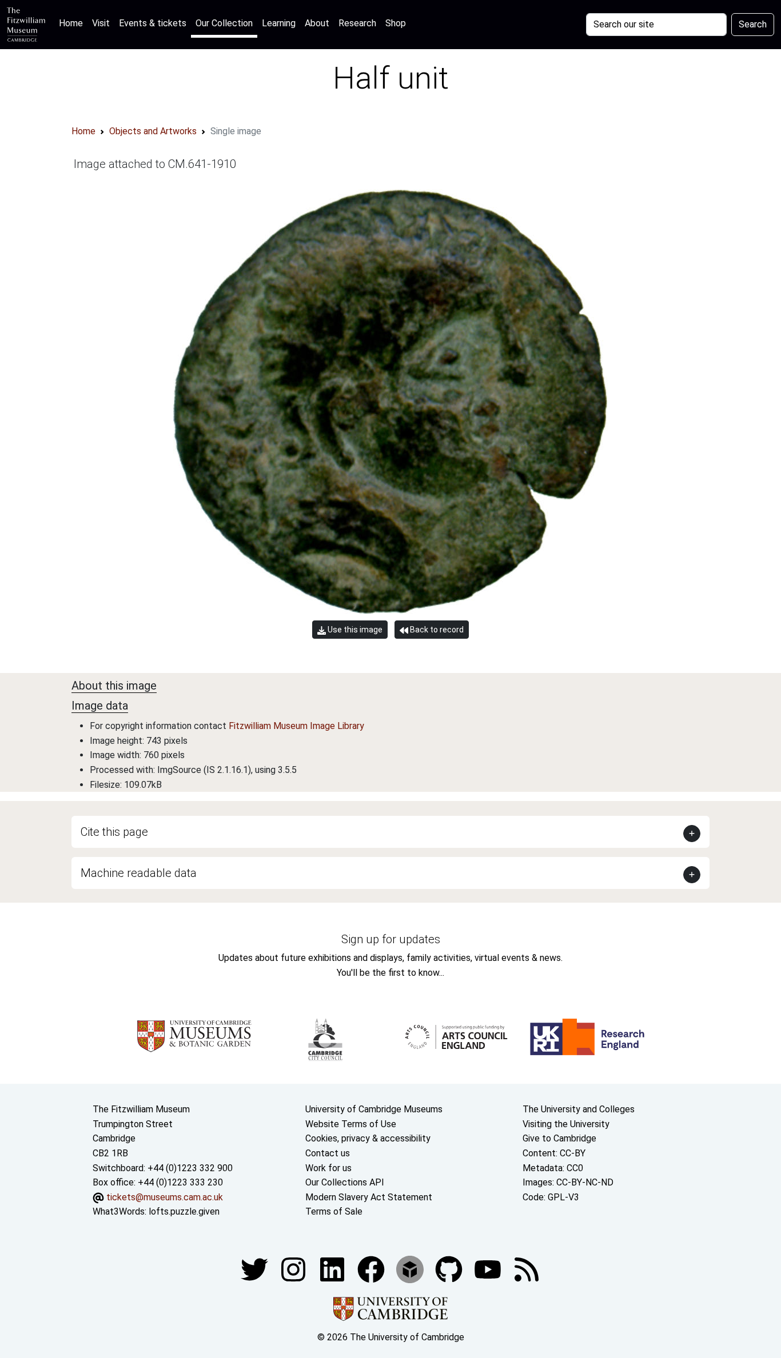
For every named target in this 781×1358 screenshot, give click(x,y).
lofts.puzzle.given (184, 1211)
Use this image (354, 629)
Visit (101, 23)
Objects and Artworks (153, 131)
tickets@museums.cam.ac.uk (164, 1197)
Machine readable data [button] (139, 873)
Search (753, 24)
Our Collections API (344, 1182)
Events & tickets (152, 23)
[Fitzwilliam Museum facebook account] (333, 1268)
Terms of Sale (333, 1211)
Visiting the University (566, 1124)
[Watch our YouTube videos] (488, 1268)
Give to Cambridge (559, 1138)
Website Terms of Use (350, 1124)
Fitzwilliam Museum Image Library (296, 725)
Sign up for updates (390, 939)
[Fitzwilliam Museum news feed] (526, 1268)
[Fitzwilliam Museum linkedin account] (372, 1268)
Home (73, 23)
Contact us (327, 1153)
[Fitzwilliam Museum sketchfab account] (411, 1268)
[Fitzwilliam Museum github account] (450, 1268)
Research (357, 23)
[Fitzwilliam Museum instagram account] (294, 1268)
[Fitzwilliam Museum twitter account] (255, 1268)
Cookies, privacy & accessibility (368, 1138)
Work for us (328, 1168)
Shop (395, 23)
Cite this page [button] (114, 832)
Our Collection (224, 23)
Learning (279, 23)
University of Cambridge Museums (374, 1109)
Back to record (436, 629)
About (317, 23)
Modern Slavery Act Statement (368, 1197)
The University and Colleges (579, 1109)
